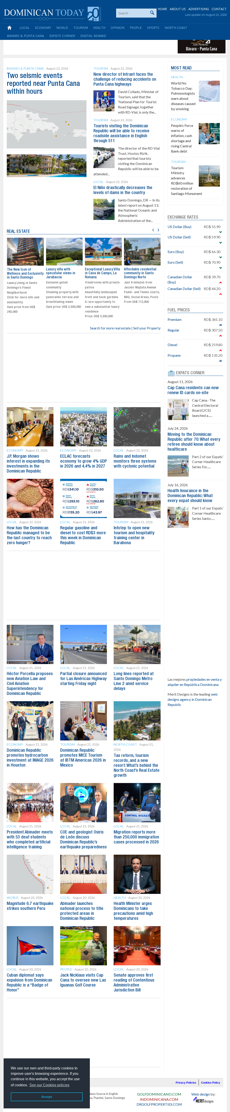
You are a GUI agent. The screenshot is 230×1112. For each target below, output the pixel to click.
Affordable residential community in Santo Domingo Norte (140, 273)
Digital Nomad (93, 36)
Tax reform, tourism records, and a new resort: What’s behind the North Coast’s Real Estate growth (136, 766)
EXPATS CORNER (190, 373)
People (136, 27)
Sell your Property (147, 328)
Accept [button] (46, 1096)
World (62, 27)
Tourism (80, 27)
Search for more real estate (110, 328)
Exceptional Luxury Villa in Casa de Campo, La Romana (102, 273)
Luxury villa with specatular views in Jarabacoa (60, 273)
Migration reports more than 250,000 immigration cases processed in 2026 (136, 837)
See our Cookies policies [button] (49, 1085)
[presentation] (153, 229)
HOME (162, 9)
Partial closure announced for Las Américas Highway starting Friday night (83, 679)
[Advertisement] (86, 43)
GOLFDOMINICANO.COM (159, 1094)
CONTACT (219, 9)
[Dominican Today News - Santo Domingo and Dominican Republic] (52, 13)
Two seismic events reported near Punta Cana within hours (43, 84)
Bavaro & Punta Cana (25, 36)
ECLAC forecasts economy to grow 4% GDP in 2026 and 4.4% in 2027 (83, 461)
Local (25, 27)
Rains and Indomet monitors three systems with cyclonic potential (135, 461)
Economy (43, 27)
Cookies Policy (210, 1082)
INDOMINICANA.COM (159, 1099)
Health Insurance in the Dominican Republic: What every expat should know (190, 496)
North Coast (176, 27)
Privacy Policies (186, 1082)
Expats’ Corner (62, 36)
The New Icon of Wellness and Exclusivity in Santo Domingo (25, 273)
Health (99, 27)
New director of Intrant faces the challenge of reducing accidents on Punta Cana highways (124, 80)
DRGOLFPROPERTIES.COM (159, 1104)
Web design (200, 1094)
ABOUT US (178, 9)
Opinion (117, 27)
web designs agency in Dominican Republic (193, 699)
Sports (153, 27)
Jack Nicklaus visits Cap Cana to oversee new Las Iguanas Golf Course (83, 980)
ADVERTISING (198, 9)
